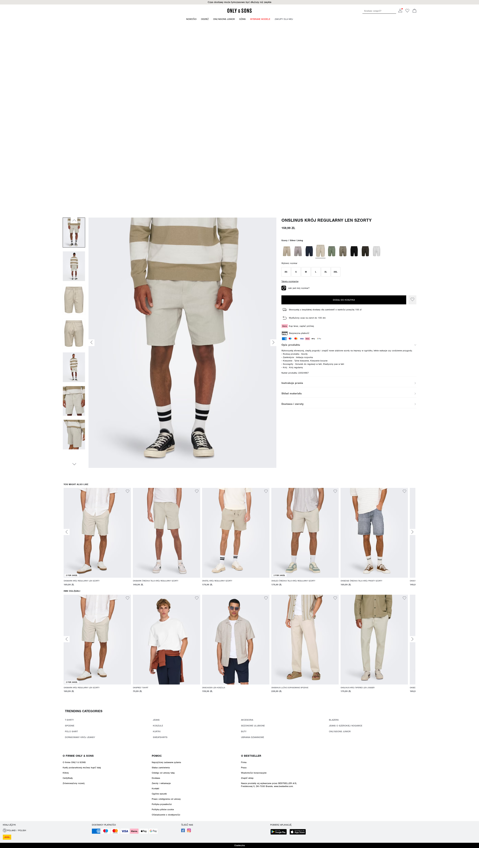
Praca (243, 767)
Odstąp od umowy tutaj (163, 772)
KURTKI (157, 731)
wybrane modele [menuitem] (260, 19)
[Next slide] (412, 532)
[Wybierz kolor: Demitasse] (365, 251)
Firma (243, 762)
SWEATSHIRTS (160, 737)
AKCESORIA (247, 719)
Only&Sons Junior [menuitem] (224, 19)
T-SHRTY (69, 719)
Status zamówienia (161, 767)
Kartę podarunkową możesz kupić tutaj (82, 767)
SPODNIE (69, 725)
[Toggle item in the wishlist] (412, 299)
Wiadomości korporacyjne (253, 772)
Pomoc (157, 755)
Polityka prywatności (162, 804)
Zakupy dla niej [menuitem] (284, 19)
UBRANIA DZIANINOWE (252, 737)
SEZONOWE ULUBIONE (253, 725)
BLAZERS (334, 719)
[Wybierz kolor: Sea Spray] (331, 251)
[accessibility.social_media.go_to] (183, 831)
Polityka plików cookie (163, 809)
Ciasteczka (239, 845)
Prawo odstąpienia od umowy (166, 798)
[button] (286, 271)
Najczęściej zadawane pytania (166, 762)
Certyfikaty (68, 778)
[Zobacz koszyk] (414, 11)
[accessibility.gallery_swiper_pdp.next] (74, 464)
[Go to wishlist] (407, 11)
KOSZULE (158, 725)
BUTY (243, 731)
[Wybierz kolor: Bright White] (376, 251)
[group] (97, 539)
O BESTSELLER (251, 755)
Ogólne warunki (159, 793)
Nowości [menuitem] (191, 19)
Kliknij (66, 772)
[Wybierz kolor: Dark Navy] (309, 251)
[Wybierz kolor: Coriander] (287, 251)
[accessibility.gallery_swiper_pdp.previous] (74, 220)
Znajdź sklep (247, 778)
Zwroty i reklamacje (161, 783)
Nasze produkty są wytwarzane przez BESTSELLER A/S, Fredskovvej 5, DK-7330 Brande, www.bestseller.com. (269, 785)
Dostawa (156, 778)
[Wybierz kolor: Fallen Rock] (343, 251)
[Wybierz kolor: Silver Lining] (320, 251)
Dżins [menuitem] (242, 19)
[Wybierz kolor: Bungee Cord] (298, 251)
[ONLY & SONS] (239, 12)
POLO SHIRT (71, 731)
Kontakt (155, 788)
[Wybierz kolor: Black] (354, 251)
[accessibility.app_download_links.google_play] (279, 832)
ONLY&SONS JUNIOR (340, 731)
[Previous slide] (67, 532)
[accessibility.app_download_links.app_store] (298, 832)
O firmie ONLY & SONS (78, 755)
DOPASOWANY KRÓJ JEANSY (80, 737)
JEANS (156, 719)
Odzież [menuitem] (205, 19)
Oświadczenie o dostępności (166, 814)
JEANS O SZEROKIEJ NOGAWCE (345, 725)
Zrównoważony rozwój (74, 783)
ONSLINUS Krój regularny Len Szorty (326, 220)
